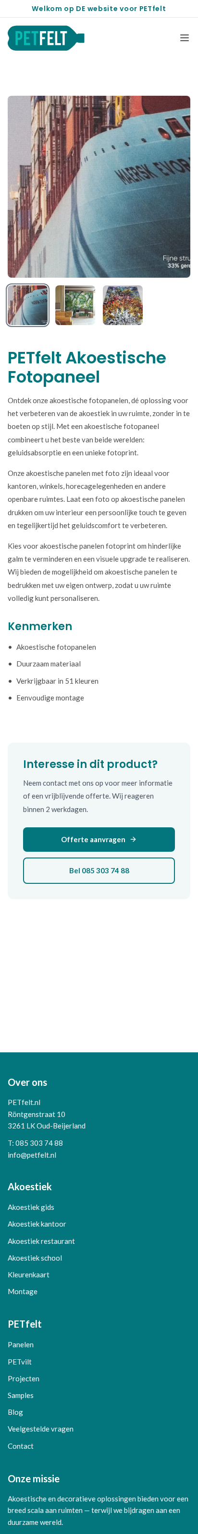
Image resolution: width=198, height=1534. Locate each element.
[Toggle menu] (184, 38)
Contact (21, 1446)
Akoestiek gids (31, 1207)
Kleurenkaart (29, 1274)
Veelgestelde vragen (41, 1428)
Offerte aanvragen (93, 839)
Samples (21, 1395)
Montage (22, 1291)
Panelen (21, 1344)
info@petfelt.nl (32, 1154)
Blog (15, 1412)
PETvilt (20, 1361)
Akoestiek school (35, 1257)
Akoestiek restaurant (41, 1241)
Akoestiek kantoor (37, 1223)
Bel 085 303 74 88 (99, 870)
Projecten (23, 1378)
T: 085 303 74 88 (35, 1143)
